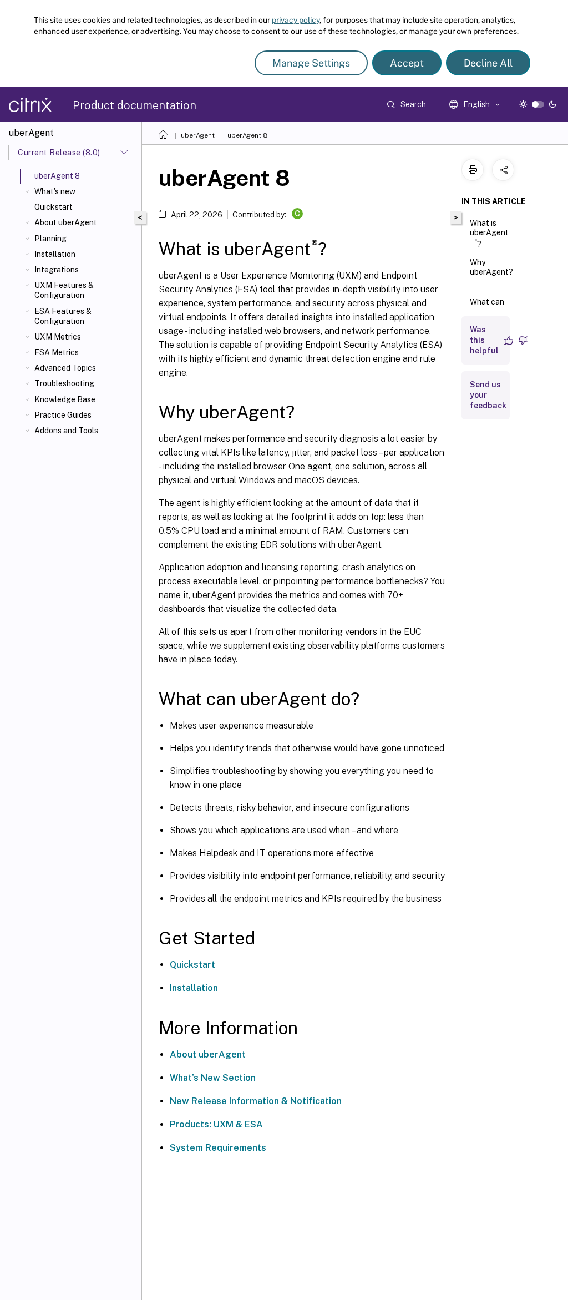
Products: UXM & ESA (216, 1124)
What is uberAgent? (489, 234)
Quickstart (53, 207)
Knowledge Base (64, 399)
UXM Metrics (57, 336)
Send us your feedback (488, 395)
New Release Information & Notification (256, 1101)
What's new (54, 191)
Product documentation (134, 105)
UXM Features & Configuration (64, 290)
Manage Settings (311, 63)
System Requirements (218, 1147)
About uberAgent (65, 222)
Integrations (56, 269)
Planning (50, 238)
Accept (407, 63)
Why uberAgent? (491, 267)
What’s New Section (213, 1078)
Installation (54, 254)
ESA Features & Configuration (63, 316)
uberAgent (198, 135)
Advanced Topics (65, 367)
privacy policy (296, 20)
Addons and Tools (66, 430)
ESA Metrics (56, 352)
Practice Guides (63, 415)
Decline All (488, 63)
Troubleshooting (64, 383)
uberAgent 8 (247, 135)
